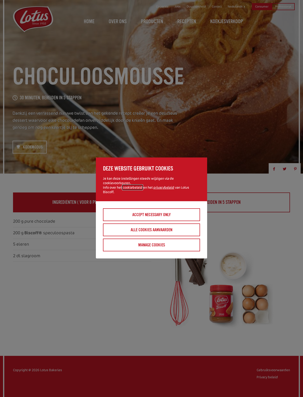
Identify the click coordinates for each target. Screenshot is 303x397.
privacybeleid (163, 187)
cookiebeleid (133, 187)
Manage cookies (151, 245)
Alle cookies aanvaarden (151, 229)
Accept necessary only (151, 214)
